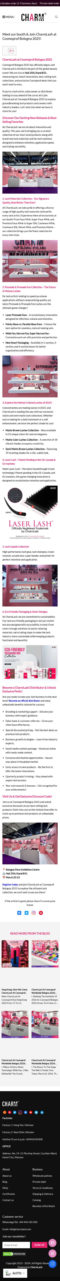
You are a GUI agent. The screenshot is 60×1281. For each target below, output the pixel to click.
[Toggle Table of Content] (9, 50)
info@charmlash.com (20, 1229)
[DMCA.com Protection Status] (14, 1253)
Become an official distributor (24, 700)
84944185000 (35, 1139)
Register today (10, 884)
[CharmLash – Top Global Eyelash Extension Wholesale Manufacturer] (33, 17)
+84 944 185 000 (28, 1222)
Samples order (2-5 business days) (19, 3)
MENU (10, 17)
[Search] (56, 17)
